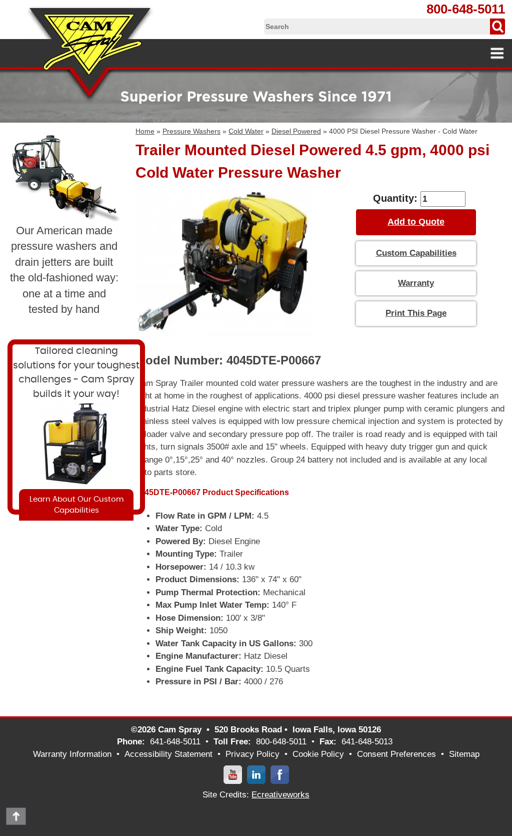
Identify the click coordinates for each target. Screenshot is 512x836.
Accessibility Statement (168, 754)
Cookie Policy (318, 754)
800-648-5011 (465, 9)
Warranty (416, 283)
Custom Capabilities (416, 253)
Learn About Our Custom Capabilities (77, 505)
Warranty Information (72, 754)
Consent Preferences (396, 754)
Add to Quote (416, 222)
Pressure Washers (191, 131)
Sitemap (464, 754)
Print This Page (416, 313)
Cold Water (246, 131)
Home (145, 131)
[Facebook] (279, 774)
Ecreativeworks (281, 794)
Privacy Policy (253, 754)
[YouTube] (233, 774)
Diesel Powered (296, 131)
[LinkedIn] (256, 774)
